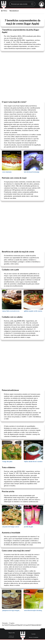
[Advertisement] (22, 75)
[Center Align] (33, 3)
